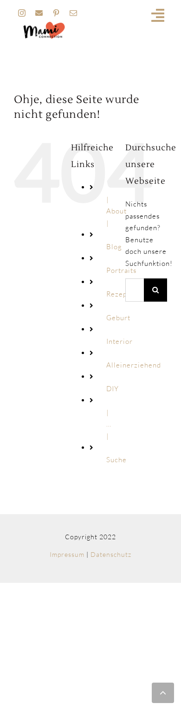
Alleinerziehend (133, 365)
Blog (114, 246)
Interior (119, 341)
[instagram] (22, 13)
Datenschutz (110, 554)
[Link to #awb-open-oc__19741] (158, 15)
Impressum (67, 554)
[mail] (74, 13)
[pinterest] (56, 13)
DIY (112, 388)
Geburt (118, 317)
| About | (116, 211)
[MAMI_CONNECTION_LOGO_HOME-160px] (44, 24)
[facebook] (39, 13)
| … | (108, 424)
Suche (116, 459)
